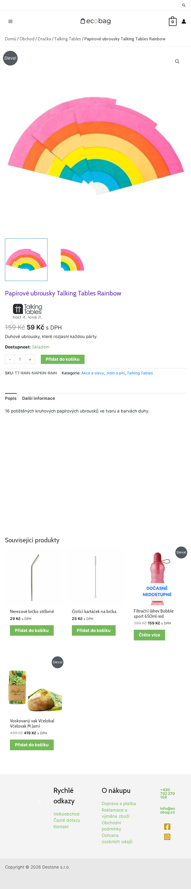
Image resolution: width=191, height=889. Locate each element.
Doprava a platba (119, 803)
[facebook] (168, 826)
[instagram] (168, 836)
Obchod (26, 38)
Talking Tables (67, 38)
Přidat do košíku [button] (32, 630)
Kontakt (61, 826)
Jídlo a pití (115, 373)
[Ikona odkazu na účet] (184, 21)
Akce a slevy (92, 373)
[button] (177, 61)
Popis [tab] (11, 398)
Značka (44, 38)
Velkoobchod (66, 814)
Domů (10, 38)
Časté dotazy (66, 820)
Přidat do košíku (63, 359)
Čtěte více (149, 634)
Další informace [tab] (38, 398)
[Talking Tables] (27, 311)
